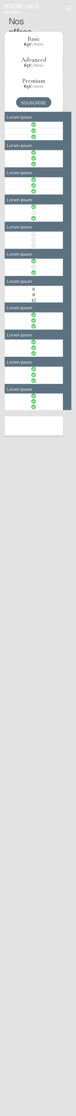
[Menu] (68, 8)
